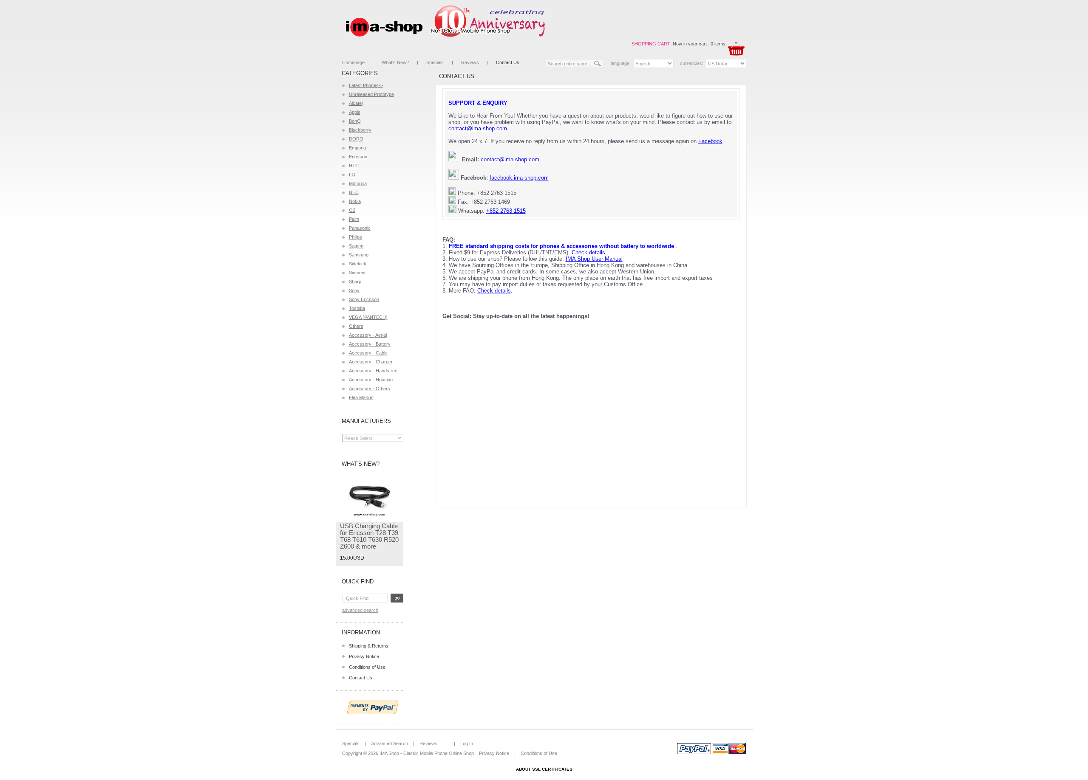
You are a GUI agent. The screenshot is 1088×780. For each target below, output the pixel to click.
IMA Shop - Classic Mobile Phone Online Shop (427, 753)
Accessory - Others (369, 388)
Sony (354, 290)
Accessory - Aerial (368, 335)
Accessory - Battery (370, 343)
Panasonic (360, 228)
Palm (354, 219)
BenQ (355, 121)
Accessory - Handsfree (373, 370)
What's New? (395, 62)
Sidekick (357, 263)
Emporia (357, 147)
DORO (356, 138)
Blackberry (360, 129)
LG (352, 174)
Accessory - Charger (371, 361)
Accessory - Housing (371, 379)
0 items (718, 43)
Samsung (358, 254)
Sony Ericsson (364, 299)
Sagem (356, 245)
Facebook (710, 141)
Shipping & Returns (368, 645)
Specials (435, 62)
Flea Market (361, 397)
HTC (354, 165)
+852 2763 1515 (506, 211)
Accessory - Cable (368, 352)
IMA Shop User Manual (594, 259)
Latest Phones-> (366, 85)
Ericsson (358, 156)
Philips (355, 236)
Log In (466, 743)
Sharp (355, 281)
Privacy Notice (364, 656)
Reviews (470, 62)
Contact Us (507, 62)
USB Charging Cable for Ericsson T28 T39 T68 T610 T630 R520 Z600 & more (369, 536)
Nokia (355, 201)
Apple (354, 112)
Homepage (353, 62)
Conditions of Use (367, 667)
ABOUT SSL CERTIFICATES (544, 769)
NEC (354, 192)
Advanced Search (360, 610)
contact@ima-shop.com (477, 128)
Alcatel (356, 103)
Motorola (358, 183)
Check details (588, 252)
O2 (352, 210)
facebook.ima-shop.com (519, 178)
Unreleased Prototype (371, 94)
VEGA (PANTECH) (368, 317)
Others (356, 326)
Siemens (358, 272)
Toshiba (357, 308)
